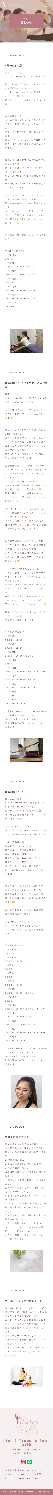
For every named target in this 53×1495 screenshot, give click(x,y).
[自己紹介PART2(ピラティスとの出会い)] (26, 760)
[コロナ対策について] (26, 1269)
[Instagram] (23, 1462)
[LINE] (29, 1462)
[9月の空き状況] (26, 351)
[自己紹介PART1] (26, 1105)
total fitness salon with (19, 1492)
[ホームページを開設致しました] (26, 1385)
